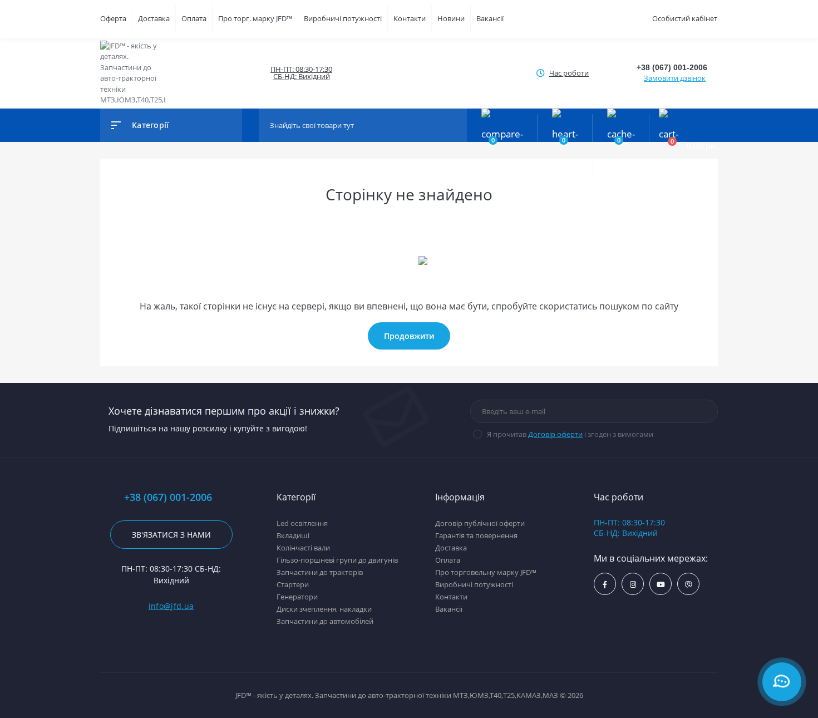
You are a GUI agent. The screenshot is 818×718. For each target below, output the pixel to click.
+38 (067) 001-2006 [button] (168, 497)
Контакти (409, 18)
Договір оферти (555, 434)
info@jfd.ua (171, 606)
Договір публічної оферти (480, 523)
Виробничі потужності (343, 18)
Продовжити (409, 336)
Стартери (293, 584)
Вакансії (490, 18)
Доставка (154, 18)
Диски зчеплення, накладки (324, 609)
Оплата (193, 18)
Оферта (113, 18)
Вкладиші (293, 535)
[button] (301, 73)
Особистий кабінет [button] (684, 18)
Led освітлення (302, 523)
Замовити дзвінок (675, 78)
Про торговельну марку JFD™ (485, 572)
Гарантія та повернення (476, 535)
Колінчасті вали (303, 548)
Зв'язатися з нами (171, 534)
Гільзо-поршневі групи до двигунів (337, 560)
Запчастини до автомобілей (325, 621)
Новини (451, 18)
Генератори (297, 597)
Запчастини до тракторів (320, 572)
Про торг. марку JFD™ (255, 18)
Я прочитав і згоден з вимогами (570, 434)
